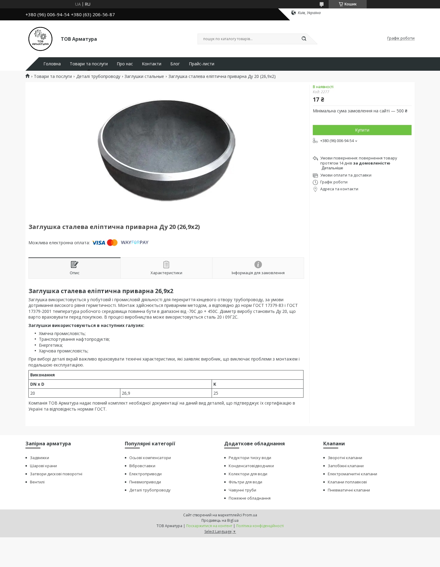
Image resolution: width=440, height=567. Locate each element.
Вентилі (37, 482)
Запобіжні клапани (346, 465)
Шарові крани (43, 465)
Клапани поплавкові (347, 482)
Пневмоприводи (145, 482)
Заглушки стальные (144, 76)
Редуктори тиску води (250, 457)
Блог (175, 64)
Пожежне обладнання (250, 498)
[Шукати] (304, 39)
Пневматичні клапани (349, 490)
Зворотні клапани (345, 457)
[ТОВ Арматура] (40, 38)
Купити (362, 130)
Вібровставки (142, 465)
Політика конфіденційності (260, 525)
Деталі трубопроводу (98, 76)
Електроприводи (145, 473)
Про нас (125, 64)
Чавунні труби (242, 490)
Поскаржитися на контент (209, 525)
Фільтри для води (245, 482)
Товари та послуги (89, 64)
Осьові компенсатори (150, 457)
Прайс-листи (201, 64)
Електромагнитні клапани (352, 473)
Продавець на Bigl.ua (220, 520)
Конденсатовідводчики (251, 465)
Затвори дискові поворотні (56, 473)
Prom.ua (250, 515)
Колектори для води (248, 473)
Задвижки (39, 457)
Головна (52, 64)
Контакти (151, 64)
